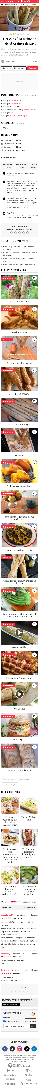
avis (27, 34)
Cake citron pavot (10, 259)
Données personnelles (12, 1057)
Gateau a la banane (11, 253)
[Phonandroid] (29, 1083)
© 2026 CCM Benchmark (19, 1061)
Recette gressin (9, 779)
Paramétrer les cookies (27, 1057)
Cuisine (8, 1018)
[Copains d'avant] (10, 1079)
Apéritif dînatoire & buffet (14, 5)
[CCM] (10, 1070)
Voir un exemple (30, 1018)
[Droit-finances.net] (29, 1075)
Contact (18, 1055)
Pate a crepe (8, 247)
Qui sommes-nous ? (9, 1055)
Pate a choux (8, 265)
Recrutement (32, 1055)
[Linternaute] (10, 1075)
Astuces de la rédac (12, 1021)
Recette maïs (24, 779)
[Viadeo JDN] (29, 1079)
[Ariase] (10, 1083)
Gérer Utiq (9, 1059)
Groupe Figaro (29, 1059)
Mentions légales (18, 1059)
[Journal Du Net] (29, 1070)
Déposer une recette (10, 1004)
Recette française (10, 784)
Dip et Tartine (31, 5)
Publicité (24, 1055)
